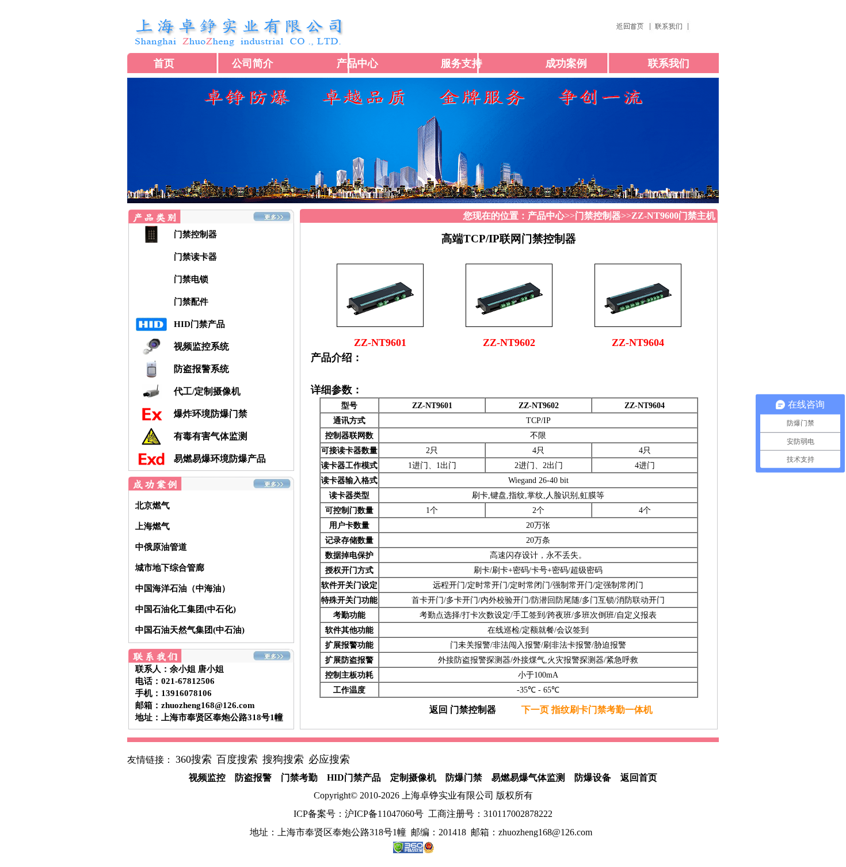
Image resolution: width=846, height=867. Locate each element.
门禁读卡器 (195, 256)
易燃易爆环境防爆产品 (220, 458)
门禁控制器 (195, 234)
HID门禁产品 (199, 324)
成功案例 (566, 63)
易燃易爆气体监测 (528, 777)
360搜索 (194, 759)
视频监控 (207, 777)
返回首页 (638, 777)
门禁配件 (191, 301)
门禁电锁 (191, 279)
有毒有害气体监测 (210, 436)
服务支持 (461, 63)
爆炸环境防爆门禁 (210, 414)
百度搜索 (237, 759)
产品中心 (357, 63)
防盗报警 (253, 777)
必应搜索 (329, 759)
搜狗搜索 (283, 759)
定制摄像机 (413, 777)
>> (551, 215)
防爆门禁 (463, 777)
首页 (164, 63)
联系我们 (668, 63)
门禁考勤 (299, 777)
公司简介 (252, 63)
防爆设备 (592, 777)
